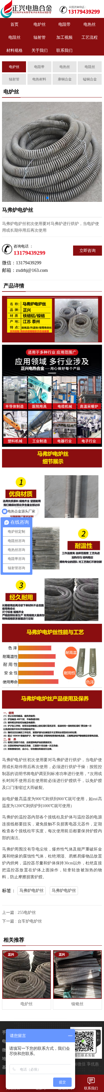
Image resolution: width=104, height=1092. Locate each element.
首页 (14, 24)
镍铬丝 (77, 1004)
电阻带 (64, 24)
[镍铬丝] (77, 974)
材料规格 (14, 50)
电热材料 (39, 79)
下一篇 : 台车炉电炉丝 (22, 921)
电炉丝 (40, 24)
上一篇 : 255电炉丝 (19, 912)
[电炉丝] (26, 9)
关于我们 (39, 50)
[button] (47, 198)
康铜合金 (65, 79)
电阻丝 (14, 37)
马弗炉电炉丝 (31, 890)
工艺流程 (89, 37)
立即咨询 (87, 250)
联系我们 (64, 50)
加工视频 (64, 37)
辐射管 (40, 37)
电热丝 (89, 24)
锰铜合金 (90, 79)
